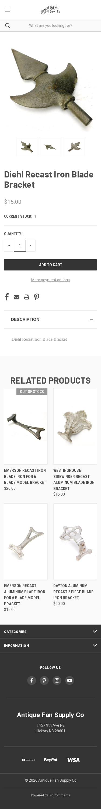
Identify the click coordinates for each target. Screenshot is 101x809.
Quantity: (13, 234)
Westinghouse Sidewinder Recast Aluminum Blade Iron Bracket (74, 479)
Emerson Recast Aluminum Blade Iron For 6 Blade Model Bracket (24, 594)
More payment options (50, 280)
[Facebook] (6, 297)
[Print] (26, 297)
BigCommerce (59, 795)
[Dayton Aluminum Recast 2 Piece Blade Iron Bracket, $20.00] (75, 541)
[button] (50, 319)
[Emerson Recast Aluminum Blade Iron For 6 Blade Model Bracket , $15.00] (26, 541)
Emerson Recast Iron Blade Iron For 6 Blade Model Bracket (25, 476)
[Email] (16, 297)
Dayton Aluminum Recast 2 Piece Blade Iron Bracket (73, 591)
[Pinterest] (36, 297)
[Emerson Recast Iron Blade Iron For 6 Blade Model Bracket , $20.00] (26, 426)
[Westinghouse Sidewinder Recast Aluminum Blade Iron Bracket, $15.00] (75, 426)
